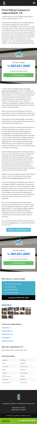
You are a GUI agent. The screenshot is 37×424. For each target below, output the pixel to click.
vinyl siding (12, 223)
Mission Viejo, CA (7, 331)
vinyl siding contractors (17, 178)
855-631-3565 (20, 66)
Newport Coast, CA (7, 341)
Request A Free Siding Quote (18, 230)
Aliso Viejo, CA (6, 327)
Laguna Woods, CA (7, 334)
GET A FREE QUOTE (18, 75)
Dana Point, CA (6, 337)
